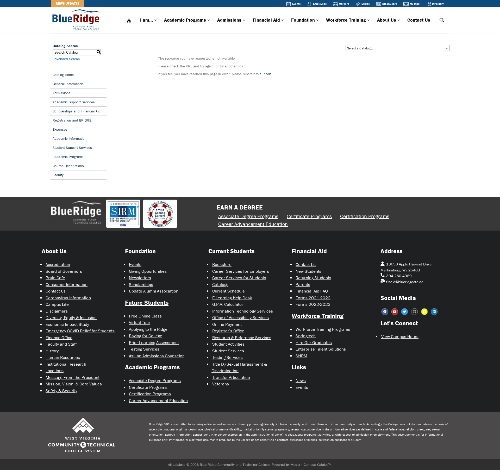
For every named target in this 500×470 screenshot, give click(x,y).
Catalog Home (63, 74)
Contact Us (418, 20)
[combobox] (398, 48)
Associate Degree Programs (248, 216)
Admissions (229, 20)
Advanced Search (66, 58)
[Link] (77, 19)
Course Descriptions (68, 165)
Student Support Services (72, 147)
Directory (438, 3)
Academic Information (69, 138)
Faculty (58, 175)
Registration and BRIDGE (72, 120)
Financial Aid (266, 20)
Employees (320, 3)
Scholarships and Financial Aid (77, 111)
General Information (68, 83)
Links (299, 367)
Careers (344, 3)
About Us (386, 20)
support (265, 74)
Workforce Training (346, 20)
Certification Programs (364, 216)
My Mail (415, 3)
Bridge (365, 3)
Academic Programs (185, 20)
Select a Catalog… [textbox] (360, 48)
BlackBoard (389, 3)
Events (296, 3)
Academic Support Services (74, 102)
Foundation (303, 20)
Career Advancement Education (253, 224)
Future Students (146, 302)
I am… (146, 20)
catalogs (179, 464)
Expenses (60, 129)
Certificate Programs (309, 216)
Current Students (231, 251)
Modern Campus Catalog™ (311, 464)
